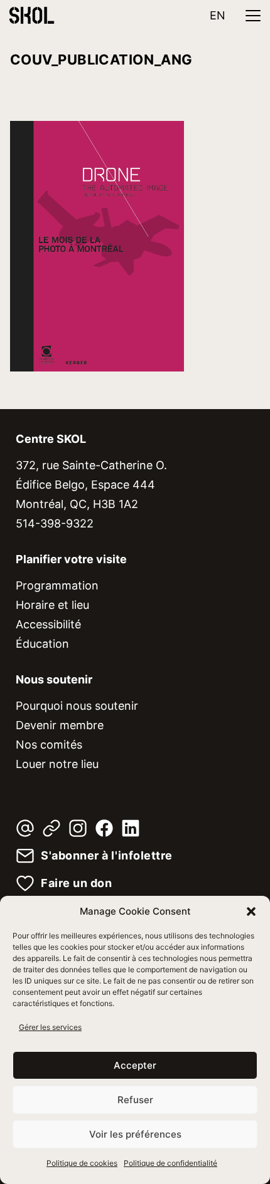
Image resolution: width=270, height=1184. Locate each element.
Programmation (57, 585)
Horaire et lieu (52, 604)
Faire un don (76, 883)
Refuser (135, 1100)
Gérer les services (50, 1027)
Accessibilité (48, 624)
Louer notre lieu (57, 764)
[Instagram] (77, 828)
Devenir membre (60, 725)
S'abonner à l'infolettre (107, 855)
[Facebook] (104, 828)
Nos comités (49, 744)
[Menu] (253, 15)
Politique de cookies (81, 1163)
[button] (251, 911)
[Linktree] (51, 828)
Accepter (135, 1065)
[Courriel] (25, 828)
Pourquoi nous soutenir (77, 705)
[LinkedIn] (130, 828)
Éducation (42, 643)
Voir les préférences (135, 1134)
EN (217, 15)
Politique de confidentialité (170, 1163)
